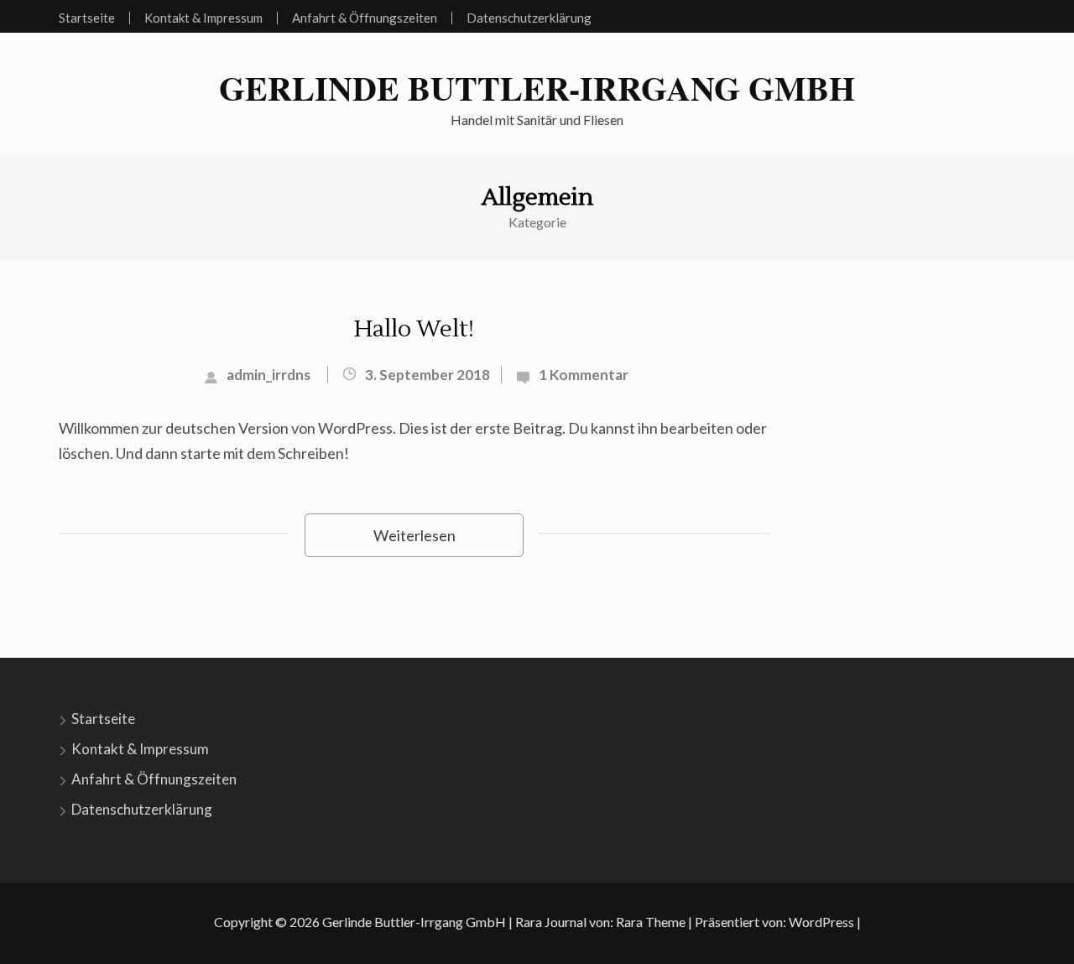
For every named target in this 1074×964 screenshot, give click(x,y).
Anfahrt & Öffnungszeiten (364, 18)
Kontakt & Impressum (203, 18)
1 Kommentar (583, 374)
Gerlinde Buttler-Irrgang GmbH (537, 88)
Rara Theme (651, 922)
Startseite (87, 18)
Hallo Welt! (414, 329)
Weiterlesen (414, 535)
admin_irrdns (268, 374)
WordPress (821, 922)
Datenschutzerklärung (529, 18)
